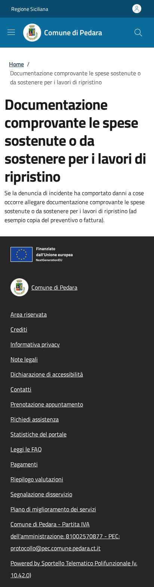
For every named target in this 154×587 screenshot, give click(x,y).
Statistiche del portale (38, 434)
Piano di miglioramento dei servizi (53, 509)
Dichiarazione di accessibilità (46, 374)
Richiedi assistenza (34, 419)
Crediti (18, 329)
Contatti (20, 389)
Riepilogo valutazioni (36, 479)
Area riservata (28, 314)
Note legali (24, 359)
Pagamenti (24, 464)
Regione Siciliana (29, 9)
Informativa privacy (35, 344)
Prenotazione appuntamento (46, 404)
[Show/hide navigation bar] (11, 32)
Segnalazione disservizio (41, 494)
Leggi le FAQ (26, 449)
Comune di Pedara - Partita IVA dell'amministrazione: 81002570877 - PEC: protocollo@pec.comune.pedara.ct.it (65, 536)
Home (16, 64)
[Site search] (138, 32)
